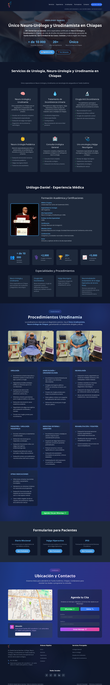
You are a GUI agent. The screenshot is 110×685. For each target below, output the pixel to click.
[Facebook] (46, 675)
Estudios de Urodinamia (78, 655)
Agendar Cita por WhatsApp (54, 513)
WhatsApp (68, 609)
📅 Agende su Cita (47, 52)
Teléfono (62, 621)
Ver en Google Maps (22, 634)
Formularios (78, 4)
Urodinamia (68, 4)
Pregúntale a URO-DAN (96, 4)
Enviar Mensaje (78, 629)
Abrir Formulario (22, 551)
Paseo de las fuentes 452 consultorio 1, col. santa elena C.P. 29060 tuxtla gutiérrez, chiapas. (23, 663)
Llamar (88, 609)
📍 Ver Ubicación (63, 52)
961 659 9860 (13, 660)
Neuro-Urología (76, 652)
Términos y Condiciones (95, 684)
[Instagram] (55, 675)
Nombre (62, 614)
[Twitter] (50, 675)
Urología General (77, 649)
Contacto (86, 4)
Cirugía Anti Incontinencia (79, 658)
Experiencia (59, 4)
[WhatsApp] (63, 675)
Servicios (51, 4)
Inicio (41, 649)
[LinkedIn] (59, 675)
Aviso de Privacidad (82, 684)
